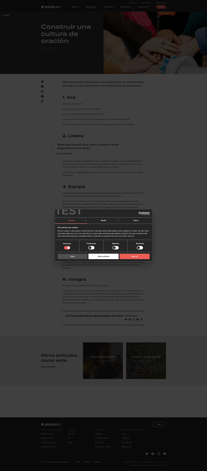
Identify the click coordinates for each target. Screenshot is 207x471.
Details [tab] (103, 220)
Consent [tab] (71, 220)
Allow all (134, 256)
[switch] (91, 247)
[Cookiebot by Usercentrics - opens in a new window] (140, 213)
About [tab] (135, 220)
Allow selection (103, 256)
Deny (72, 256)
